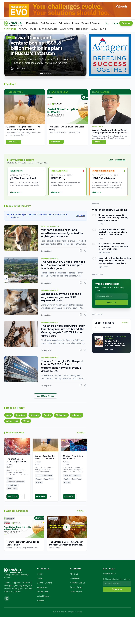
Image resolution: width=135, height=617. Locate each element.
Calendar (125, 323)
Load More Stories (45, 396)
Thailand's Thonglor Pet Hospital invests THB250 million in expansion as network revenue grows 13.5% (62, 365)
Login (115, 23)
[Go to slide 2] (43, 73)
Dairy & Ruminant (44, 583)
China (26, 421)
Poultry (23, 29)
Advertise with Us (77, 583)
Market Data (32, 23)
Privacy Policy (76, 587)
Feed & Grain (82, 29)
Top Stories (10, 29)
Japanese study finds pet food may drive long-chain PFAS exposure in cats (61, 297)
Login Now (80, 216)
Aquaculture (66, 29)
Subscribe (117, 589)
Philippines (61, 415)
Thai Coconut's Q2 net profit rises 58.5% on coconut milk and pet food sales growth (63, 265)
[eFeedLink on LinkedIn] (6, 598)
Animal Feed (12, 421)
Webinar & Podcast (90, 23)
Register (126, 23)
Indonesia (76, 415)
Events (75, 23)
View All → (82, 432)
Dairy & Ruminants (48, 29)
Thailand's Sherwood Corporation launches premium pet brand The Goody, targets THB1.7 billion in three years (63, 330)
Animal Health (98, 29)
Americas (20, 415)
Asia (8, 415)
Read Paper (12, 496)
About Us (74, 574)
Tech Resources (48, 23)
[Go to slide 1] (40, 73)
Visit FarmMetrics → (118, 160)
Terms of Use (76, 592)
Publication (64, 23)
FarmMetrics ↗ (109, 573)
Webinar (40, 601)
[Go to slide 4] (48, 73)
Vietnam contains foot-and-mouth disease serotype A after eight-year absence (62, 233)
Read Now (109, 349)
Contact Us (75, 578)
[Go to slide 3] (46, 73)
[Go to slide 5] (50, 73)
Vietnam (35, 415)
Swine (33, 29)
